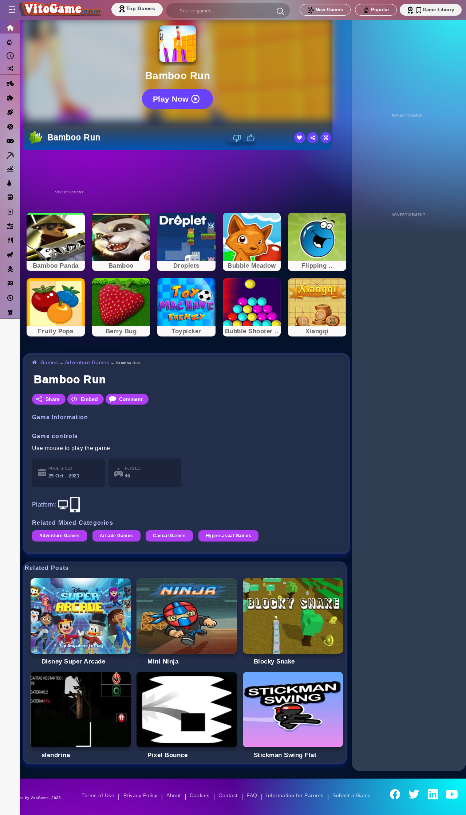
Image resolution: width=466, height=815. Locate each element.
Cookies (199, 795)
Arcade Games (116, 535)
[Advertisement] (186, 169)
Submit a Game (351, 795)
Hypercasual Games (228, 535)
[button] (280, 11)
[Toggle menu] (11, 10)
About (173, 795)
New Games (329, 9)
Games (49, 362)
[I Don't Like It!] (234, 138)
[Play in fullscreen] (325, 137)
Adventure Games (87, 362)
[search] (228, 10)
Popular (380, 9)
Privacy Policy (140, 795)
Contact (227, 795)
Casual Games (169, 535)
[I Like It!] (248, 138)
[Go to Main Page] (59, 10)
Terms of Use (98, 795)
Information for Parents (294, 795)
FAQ (251, 795)
